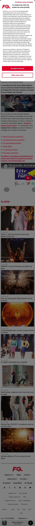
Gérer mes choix (17, 75)
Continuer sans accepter (24, 2)
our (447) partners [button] (12, 11)
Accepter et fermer (17, 68)
